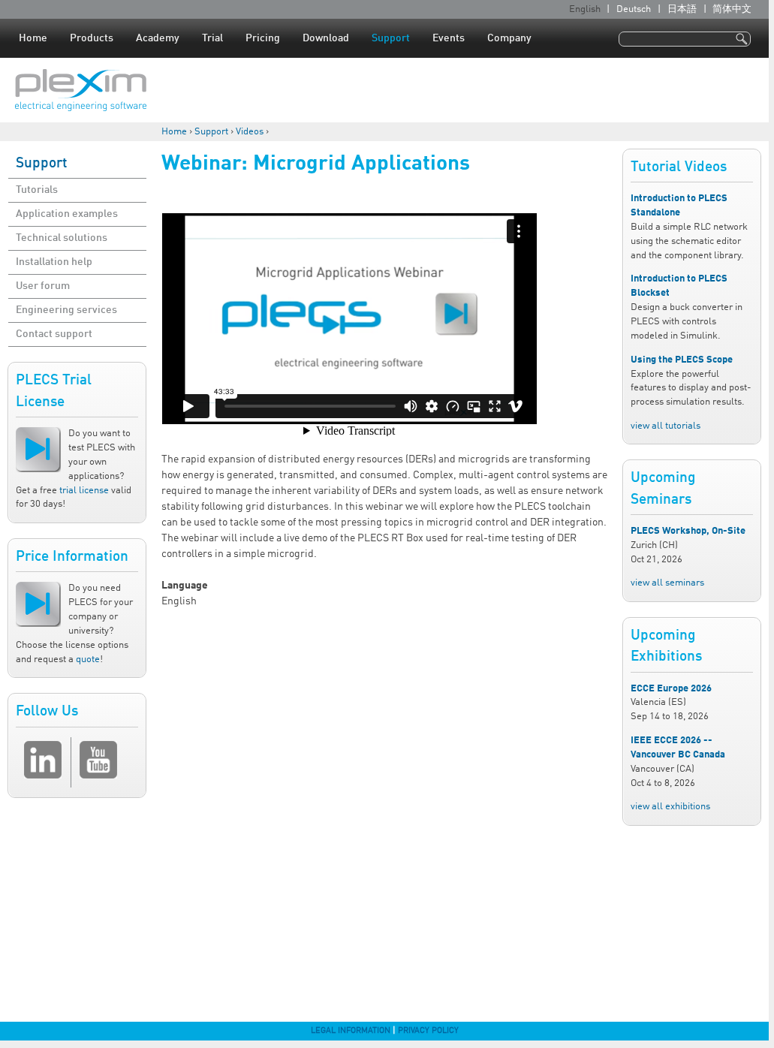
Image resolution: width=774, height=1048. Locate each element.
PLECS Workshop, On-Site (688, 531)
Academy (157, 38)
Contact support (54, 334)
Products (91, 38)
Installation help (54, 262)
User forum (43, 286)
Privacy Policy (428, 1030)
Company (509, 38)
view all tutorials (665, 426)
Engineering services (66, 310)
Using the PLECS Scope (682, 360)
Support (391, 38)
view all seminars (667, 583)
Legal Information (350, 1030)
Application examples (67, 214)
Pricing (262, 38)
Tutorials (37, 190)
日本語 (682, 9)
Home (33, 38)
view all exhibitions (670, 807)
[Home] (81, 90)
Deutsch (633, 9)
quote (88, 659)
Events (448, 38)
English (585, 9)
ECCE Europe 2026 (671, 689)
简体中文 (731, 9)
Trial (212, 38)
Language (184, 585)
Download (326, 38)
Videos (250, 132)
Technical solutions (61, 238)
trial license (84, 490)
